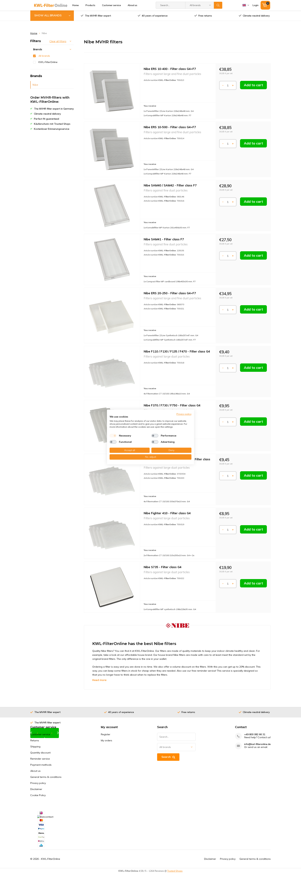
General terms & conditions (45, 777)
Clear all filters (57, 41)
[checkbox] (113, 435)
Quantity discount (40, 752)
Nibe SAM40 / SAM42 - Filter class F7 (170, 185)
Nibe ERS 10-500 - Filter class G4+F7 (170, 127)
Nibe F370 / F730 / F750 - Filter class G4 (172, 405)
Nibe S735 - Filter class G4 (162, 567)
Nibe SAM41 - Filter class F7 (164, 239)
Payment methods (41, 764)
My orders (106, 740)
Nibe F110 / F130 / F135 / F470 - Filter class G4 (177, 351)
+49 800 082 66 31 (254, 734)
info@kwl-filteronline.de (257, 744)
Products (90, 5)
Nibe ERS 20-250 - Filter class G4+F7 (170, 293)
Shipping (35, 746)
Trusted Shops (175, 870)
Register (105, 734)
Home (75, 5)
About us (132, 5)
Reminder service (40, 758)
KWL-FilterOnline (47, 62)
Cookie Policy (38, 795)
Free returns (205, 15)
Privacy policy (38, 783)
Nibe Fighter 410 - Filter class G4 (167, 513)
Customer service (111, 5)
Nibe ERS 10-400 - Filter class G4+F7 (170, 69)
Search (218, 5)
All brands (44, 55)
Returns (34, 740)
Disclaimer (36, 789)
